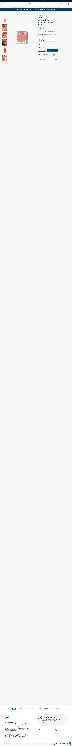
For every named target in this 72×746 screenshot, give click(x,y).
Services (54, 0)
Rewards (57, 0)
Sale (50, 7)
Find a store (50, 0)
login (56, 59)
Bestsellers (14, 7)
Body (35, 7)
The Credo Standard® (4, 0)
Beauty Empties (62, 0)
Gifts (46, 7)
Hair (32, 7)
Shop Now (53, 9)
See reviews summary (44, 28)
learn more (44, 722)
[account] (69, 4)
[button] (71, 4)
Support (67, 0)
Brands (54, 7)
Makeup (27, 7)
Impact (59, 7)
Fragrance (40, 7)
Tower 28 (40, 17)
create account (54, 60)
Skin (23, 7)
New (19, 7)
